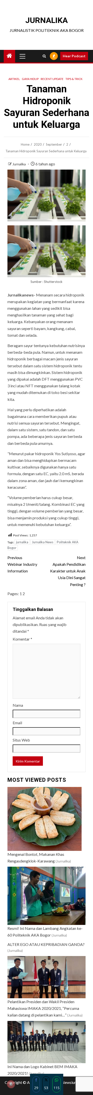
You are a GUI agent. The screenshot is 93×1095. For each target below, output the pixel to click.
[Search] (44, 56)
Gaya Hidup (30, 79)
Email (17, 722)
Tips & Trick (74, 79)
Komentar (22, 639)
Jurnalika (19, 164)
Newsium (70, 1082)
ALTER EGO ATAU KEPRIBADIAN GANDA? (46, 944)
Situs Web (21, 740)
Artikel (14, 79)
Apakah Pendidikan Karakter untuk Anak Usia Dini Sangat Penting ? (68, 571)
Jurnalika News (42, 542)
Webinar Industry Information (22, 564)
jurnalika (22, 542)
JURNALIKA (46, 20)
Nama (18, 705)
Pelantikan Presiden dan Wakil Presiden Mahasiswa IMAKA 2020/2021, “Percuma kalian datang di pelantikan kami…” (43, 1008)
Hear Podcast (74, 56)
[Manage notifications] (11, 1084)
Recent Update (52, 79)
